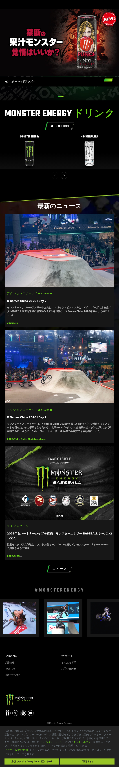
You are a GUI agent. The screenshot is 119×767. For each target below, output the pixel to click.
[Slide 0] (61, 96)
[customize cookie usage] (39, 755)
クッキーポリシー (83, 742)
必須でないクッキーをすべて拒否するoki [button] (31, 761)
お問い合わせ (68, 668)
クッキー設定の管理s (17, 749)
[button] (37, 754)
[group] (30, 152)
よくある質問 (68, 662)
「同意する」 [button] (87, 761)
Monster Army (12, 674)
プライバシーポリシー (52, 742)
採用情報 (10, 662)
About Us (10, 668)
